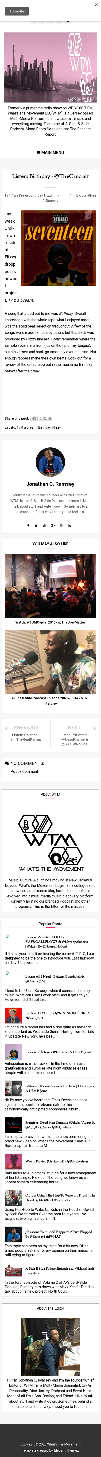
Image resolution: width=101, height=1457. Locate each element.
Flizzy (48, 195)
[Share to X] (41, 418)
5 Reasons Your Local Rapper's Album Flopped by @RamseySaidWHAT (58, 1234)
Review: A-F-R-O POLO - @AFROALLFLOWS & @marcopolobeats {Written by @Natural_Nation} (56, 942)
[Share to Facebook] (45, 418)
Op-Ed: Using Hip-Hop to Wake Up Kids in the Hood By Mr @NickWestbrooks (60, 1198)
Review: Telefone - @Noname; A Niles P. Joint (58, 1052)
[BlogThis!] (36, 418)
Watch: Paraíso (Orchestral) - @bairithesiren (56, 1161)
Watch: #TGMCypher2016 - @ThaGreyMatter (50, 622)
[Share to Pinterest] (50, 418)
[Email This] (32, 418)
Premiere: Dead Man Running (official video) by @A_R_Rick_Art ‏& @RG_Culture (60, 1125)
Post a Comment (24, 771)
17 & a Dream (19, 195)
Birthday (37, 195)
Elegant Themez (66, 1450)
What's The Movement (64, 1444)
